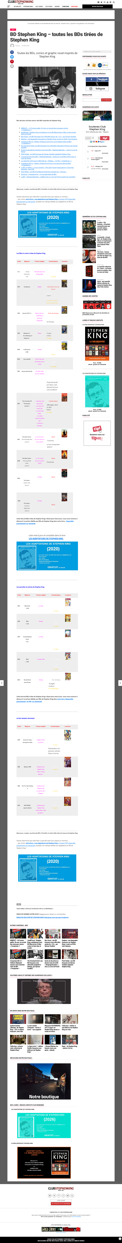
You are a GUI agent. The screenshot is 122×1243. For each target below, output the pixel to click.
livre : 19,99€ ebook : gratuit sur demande (97, 363)
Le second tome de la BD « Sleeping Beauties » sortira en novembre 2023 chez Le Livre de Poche (48, 157)
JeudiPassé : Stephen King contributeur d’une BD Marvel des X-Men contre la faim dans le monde (48, 133)
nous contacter (76, 1216)
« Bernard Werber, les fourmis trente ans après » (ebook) (51, 1048)
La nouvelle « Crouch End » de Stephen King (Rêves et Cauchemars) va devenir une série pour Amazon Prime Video (104, 241)
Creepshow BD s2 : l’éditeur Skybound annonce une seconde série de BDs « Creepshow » (46, 164)
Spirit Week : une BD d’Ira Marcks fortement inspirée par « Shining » (44, 171)
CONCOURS (65, 6)
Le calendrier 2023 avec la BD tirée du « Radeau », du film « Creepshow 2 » (46, 161)
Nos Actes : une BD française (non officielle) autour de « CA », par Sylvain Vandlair (48, 136)
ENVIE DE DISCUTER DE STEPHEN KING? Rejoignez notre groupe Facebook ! (43, 917)
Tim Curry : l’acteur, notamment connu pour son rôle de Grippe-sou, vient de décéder (104, 254)
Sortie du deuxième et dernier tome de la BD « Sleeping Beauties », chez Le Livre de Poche (49, 151)
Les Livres (39, 6)
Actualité (17, 6)
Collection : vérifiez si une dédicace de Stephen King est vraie (70, 1027)
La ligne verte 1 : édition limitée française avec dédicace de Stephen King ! (35, 1049)
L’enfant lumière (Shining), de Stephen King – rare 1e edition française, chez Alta (17, 1028)
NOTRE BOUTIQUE (97, 6)
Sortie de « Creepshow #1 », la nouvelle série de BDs (38, 174)
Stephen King (28, 6)
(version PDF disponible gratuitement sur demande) (46, 200)
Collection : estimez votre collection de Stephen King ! (16, 1048)
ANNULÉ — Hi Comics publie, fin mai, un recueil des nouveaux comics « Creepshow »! (44, 129)
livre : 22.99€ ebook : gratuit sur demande (97, 410)
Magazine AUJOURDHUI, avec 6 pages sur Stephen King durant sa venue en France (53, 1028)
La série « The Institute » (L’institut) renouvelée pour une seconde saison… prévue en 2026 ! (103, 226)
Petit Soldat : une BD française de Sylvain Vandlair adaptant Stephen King (45, 154)
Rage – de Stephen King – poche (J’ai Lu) (69, 1047)
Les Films (48, 6)
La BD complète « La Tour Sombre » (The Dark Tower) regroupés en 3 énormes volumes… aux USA (47, 168)
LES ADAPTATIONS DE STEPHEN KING (46, 538)
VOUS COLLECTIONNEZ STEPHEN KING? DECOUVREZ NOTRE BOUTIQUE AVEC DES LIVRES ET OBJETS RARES (61, 1240)
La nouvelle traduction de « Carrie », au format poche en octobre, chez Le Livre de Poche (104, 269)
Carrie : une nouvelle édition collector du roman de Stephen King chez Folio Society (104, 284)
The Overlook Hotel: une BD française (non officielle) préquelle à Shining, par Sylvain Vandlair (49, 146)
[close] (120, 1239)
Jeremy (17, 46)
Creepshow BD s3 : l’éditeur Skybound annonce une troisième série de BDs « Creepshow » (46, 142)
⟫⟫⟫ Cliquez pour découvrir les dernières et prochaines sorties (95, 314)
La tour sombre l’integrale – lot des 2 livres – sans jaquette (34, 1027)
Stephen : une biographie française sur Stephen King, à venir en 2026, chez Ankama (49, 139)
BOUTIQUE (74, 6)
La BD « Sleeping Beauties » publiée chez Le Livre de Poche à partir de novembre (48, 177)
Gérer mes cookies (61, 1232)
